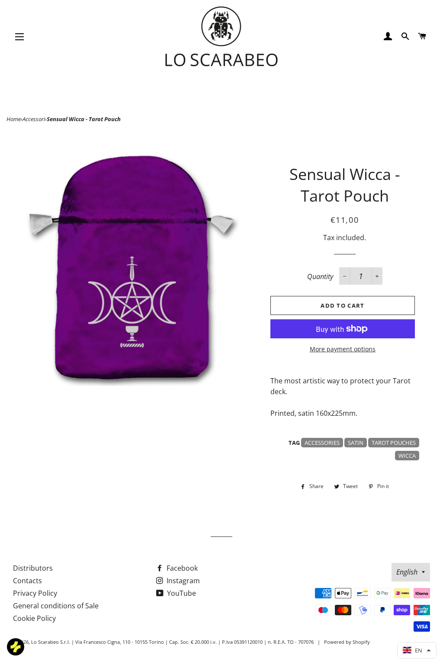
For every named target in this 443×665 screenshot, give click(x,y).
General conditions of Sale (56, 605)
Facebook (181, 568)
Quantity (320, 276)
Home (13, 119)
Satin (355, 443)
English (406, 572)
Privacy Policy (35, 593)
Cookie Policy (34, 618)
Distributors (33, 568)
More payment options (343, 349)
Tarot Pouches (394, 443)
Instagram (182, 580)
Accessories (322, 443)
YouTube (180, 593)
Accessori (33, 119)
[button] (417, 650)
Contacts (27, 580)
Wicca (407, 455)
